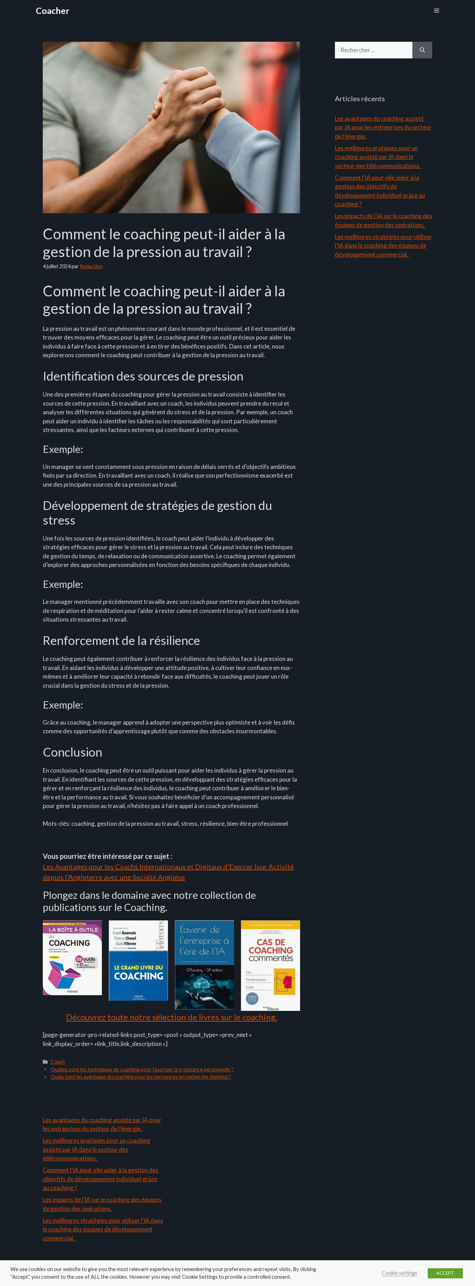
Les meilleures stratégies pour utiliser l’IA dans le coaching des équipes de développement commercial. (383, 245)
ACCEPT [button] (445, 1273)
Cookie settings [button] (399, 1273)
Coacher (53, 10)
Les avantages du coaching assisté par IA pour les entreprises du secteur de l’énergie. (383, 127)
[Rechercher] (422, 50)
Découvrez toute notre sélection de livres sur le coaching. (171, 1017)
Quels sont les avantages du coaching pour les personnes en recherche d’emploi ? (141, 1077)
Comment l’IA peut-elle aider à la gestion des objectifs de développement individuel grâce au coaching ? (100, 1178)
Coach (58, 1062)
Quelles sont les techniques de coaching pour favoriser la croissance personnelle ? (142, 1069)
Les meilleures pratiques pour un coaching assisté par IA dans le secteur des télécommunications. (378, 156)
